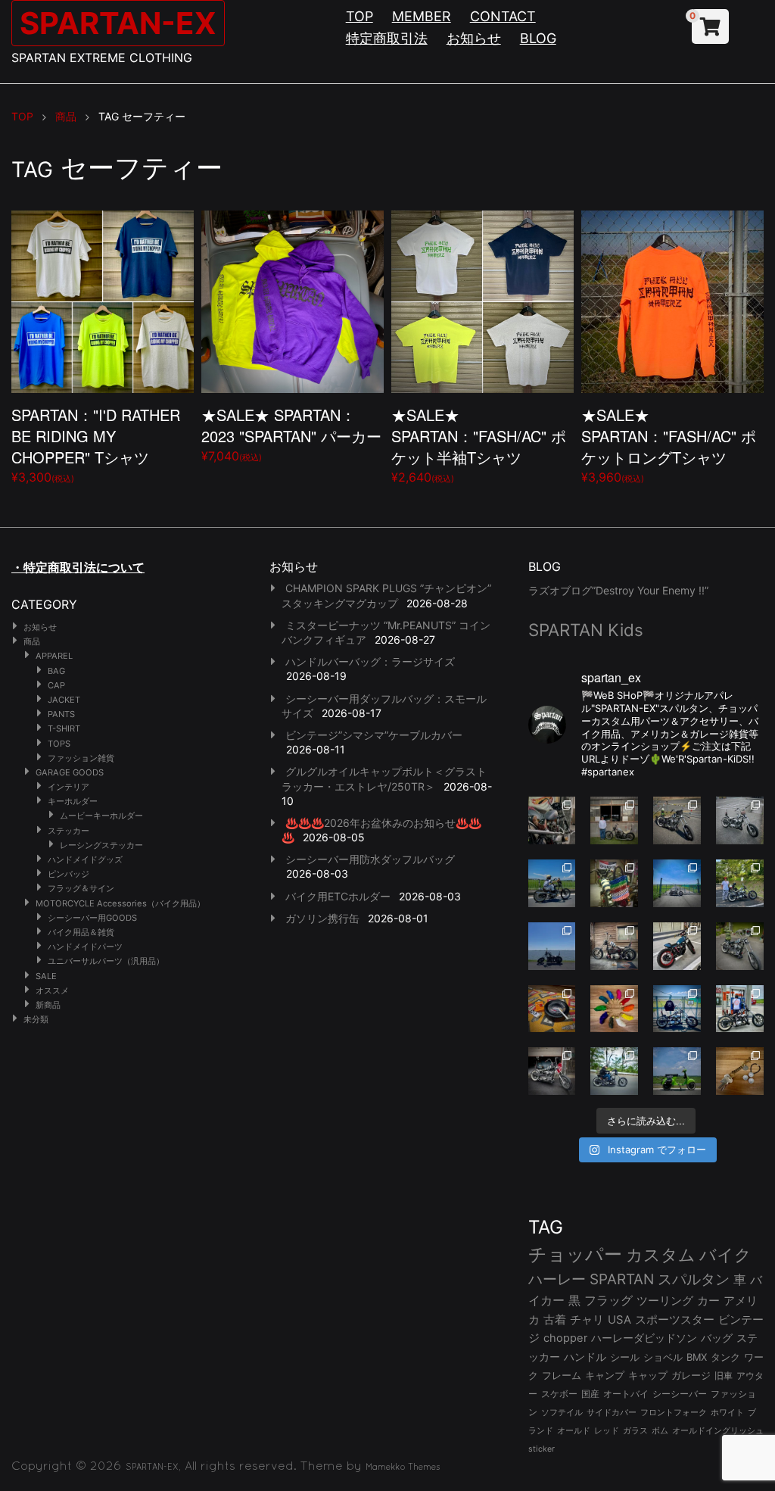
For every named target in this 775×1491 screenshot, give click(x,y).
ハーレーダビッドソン (644, 1338)
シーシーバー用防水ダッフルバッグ (370, 859)
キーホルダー (73, 801)
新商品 (48, 1005)
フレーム (561, 1375)
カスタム (661, 1254)
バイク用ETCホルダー (338, 896)
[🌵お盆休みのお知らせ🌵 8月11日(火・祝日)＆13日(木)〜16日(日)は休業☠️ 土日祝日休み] (552, 946)
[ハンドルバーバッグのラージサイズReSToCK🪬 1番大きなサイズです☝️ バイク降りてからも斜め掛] (677, 820)
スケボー (559, 1393)
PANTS (61, 714)
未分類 (35, 1019)
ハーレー (557, 1279)
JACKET (64, 699)
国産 (590, 1393)
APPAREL (54, 655)
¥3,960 (668, 444)
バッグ (717, 1338)
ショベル (663, 1357)
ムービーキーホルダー (101, 815)
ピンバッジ (68, 874)
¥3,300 (95, 444)
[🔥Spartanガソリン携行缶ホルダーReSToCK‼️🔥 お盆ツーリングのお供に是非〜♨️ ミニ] (677, 946)
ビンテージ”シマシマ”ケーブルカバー (373, 734)
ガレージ (691, 1375)
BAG (56, 671)
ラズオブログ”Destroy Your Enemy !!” (618, 590)
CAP (56, 685)
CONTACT (503, 16)
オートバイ (626, 1393)
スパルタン (694, 1279)
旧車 (723, 1375)
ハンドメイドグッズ (85, 859)
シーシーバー (679, 1393)
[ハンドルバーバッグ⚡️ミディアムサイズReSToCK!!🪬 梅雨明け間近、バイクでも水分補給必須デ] (552, 1071)
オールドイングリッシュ (718, 1430)
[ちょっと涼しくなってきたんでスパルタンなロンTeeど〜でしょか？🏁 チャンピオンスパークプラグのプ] (614, 820)
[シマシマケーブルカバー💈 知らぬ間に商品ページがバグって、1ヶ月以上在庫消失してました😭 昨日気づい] (614, 883)
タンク (725, 1357)
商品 (31, 641)
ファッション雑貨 (81, 758)
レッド (606, 1430)
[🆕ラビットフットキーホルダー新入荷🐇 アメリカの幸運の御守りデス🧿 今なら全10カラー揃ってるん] (614, 1009)
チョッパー (575, 1254)
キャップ (648, 1375)
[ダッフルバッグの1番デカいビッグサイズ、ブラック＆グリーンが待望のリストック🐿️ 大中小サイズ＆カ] (740, 946)
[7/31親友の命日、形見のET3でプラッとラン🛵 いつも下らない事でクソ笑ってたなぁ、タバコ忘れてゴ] (740, 883)
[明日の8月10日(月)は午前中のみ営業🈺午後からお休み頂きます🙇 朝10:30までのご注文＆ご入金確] (677, 883)
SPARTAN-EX (118, 23)
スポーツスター (674, 1320)
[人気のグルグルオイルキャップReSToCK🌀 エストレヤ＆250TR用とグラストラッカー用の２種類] (552, 820)
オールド (573, 1430)
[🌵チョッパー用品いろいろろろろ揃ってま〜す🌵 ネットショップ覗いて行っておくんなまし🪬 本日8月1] (552, 883)
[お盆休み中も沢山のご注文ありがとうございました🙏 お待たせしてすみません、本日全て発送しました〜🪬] (740, 820)
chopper (565, 1338)
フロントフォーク (673, 1412)
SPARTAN (622, 1279)
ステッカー (68, 830)
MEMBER (421, 16)
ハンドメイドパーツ (85, 946)
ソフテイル (562, 1412)
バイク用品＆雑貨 (81, 932)
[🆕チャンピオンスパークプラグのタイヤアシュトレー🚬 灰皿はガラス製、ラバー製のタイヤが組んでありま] (552, 1009)
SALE (46, 976)
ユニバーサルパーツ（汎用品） (106, 961)
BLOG (538, 38)
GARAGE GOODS (70, 772)
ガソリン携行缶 (322, 918)
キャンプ (604, 1375)
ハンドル (585, 1357)
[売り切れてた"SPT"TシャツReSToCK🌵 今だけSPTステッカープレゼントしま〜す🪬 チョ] (740, 1009)
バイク (725, 1255)
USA (619, 1320)
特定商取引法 (387, 38)
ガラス (635, 1430)
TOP (359, 16)
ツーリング (664, 1300)
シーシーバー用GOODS (92, 917)
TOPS (59, 743)
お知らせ (474, 38)
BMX (696, 1357)
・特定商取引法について (78, 567)
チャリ (587, 1320)
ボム (660, 1430)
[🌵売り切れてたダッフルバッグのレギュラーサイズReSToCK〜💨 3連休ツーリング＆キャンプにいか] (614, 1071)
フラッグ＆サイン (81, 888)
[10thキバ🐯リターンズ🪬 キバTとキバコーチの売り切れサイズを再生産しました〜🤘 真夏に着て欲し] (677, 1009)
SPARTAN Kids (585, 629)
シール (625, 1357)
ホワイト (727, 1412)
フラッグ (608, 1300)
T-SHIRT (64, 728)
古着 (554, 1319)
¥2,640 (478, 444)
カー (708, 1300)
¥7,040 (291, 433)
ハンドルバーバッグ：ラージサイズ (370, 661)
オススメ (52, 990)
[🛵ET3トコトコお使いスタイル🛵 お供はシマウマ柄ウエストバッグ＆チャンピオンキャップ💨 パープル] (677, 1071)
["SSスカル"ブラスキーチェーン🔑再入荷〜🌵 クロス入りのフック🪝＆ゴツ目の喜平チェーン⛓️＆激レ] (740, 1071)
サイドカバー (611, 1412)
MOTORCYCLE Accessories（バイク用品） (120, 903)
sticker (541, 1449)
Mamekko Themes (403, 1466)
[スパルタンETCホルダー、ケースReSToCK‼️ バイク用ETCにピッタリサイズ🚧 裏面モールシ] (614, 946)
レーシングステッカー (101, 845)
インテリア (68, 786)
